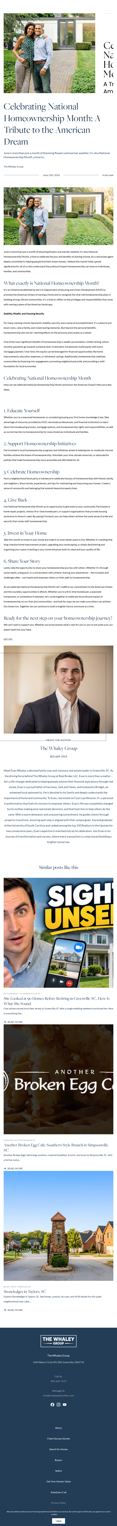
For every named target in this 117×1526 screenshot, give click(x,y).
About (58, 1427)
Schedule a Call (58, 1492)
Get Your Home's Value (58, 1481)
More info (62, 1514)
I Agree (58, 1521)
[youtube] (64, 1404)
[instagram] (58, 1404)
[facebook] (52, 1404)
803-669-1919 (58, 756)
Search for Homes (58, 1449)
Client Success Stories (58, 1438)
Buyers (58, 1460)
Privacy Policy (58, 1502)
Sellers (58, 1470)
